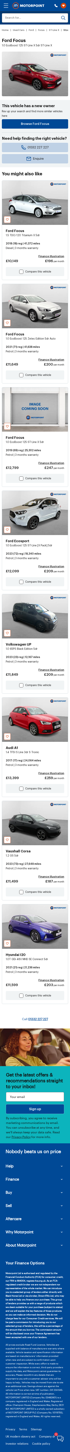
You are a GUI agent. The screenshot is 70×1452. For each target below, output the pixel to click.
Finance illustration (51, 256)
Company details (50, 1436)
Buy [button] (9, 1192)
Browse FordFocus (35, 123)
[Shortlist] (63, 5)
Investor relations (17, 1443)
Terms (23, 1429)
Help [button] (10, 1166)
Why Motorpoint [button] (19, 1232)
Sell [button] (9, 1205)
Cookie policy (41, 1443)
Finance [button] (12, 1179)
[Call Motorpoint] (56, 5)
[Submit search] (63, 18)
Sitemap (36, 1429)
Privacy (10, 1429)
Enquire (38, 158)
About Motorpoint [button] (21, 1245)
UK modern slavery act (20, 1436)
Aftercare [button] (13, 1219)
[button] (6, 6)
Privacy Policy (21, 1137)
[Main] (28, 5)
